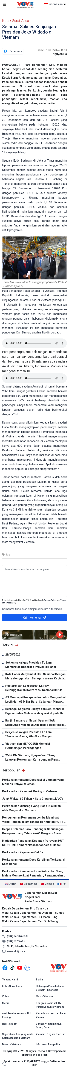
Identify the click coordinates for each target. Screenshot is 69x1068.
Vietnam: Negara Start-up (50, 1034)
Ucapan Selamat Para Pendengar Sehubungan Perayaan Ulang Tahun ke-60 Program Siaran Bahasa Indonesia (33, 831)
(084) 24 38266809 (17, 936)
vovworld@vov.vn (16, 951)
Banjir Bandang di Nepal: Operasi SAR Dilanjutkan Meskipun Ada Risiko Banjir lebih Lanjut (34, 723)
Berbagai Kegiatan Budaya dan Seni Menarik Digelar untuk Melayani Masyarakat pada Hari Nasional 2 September (35, 711)
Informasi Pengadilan (48, 1044)
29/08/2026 (12, 654)
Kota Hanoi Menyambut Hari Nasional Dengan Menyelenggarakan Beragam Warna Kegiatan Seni (35, 676)
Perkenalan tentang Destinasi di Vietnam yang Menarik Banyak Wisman (33, 782)
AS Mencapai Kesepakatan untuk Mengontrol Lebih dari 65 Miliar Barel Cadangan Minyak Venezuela (35, 700)
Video (5, 996)
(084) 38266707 (16, 941)
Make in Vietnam (11, 1044)
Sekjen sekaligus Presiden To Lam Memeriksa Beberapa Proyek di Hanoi (30, 665)
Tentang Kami (10, 979)
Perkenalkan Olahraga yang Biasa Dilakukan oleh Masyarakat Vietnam (31, 808)
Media (5, 1003)
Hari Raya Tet (9, 1023)
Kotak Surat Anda (15, 21)
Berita (39, 979)
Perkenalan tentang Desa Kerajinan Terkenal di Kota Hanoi (33, 862)
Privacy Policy (50, 600)
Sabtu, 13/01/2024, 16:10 (52, 50)
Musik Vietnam (44, 996)
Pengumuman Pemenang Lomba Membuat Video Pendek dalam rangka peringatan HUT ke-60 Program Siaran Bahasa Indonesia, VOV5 (34, 820)
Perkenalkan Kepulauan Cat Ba (22, 852)
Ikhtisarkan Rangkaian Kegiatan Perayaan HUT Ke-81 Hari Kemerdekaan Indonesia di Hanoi (33, 843)
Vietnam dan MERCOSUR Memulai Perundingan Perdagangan (27, 746)
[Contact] (3, 1064)
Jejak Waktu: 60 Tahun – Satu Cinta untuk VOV (32, 798)
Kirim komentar (32, 617)
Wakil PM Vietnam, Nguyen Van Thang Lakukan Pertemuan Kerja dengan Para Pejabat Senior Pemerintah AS (31, 758)
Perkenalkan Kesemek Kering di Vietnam (29, 791)
